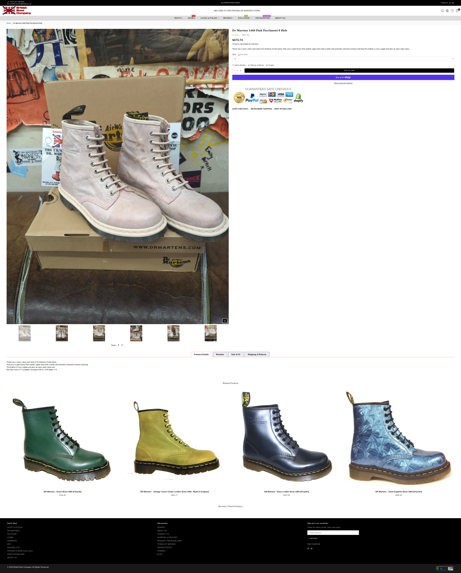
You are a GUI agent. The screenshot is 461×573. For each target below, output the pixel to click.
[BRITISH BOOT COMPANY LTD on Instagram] (232, 296)
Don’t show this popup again (231, 301)
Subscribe (245, 290)
